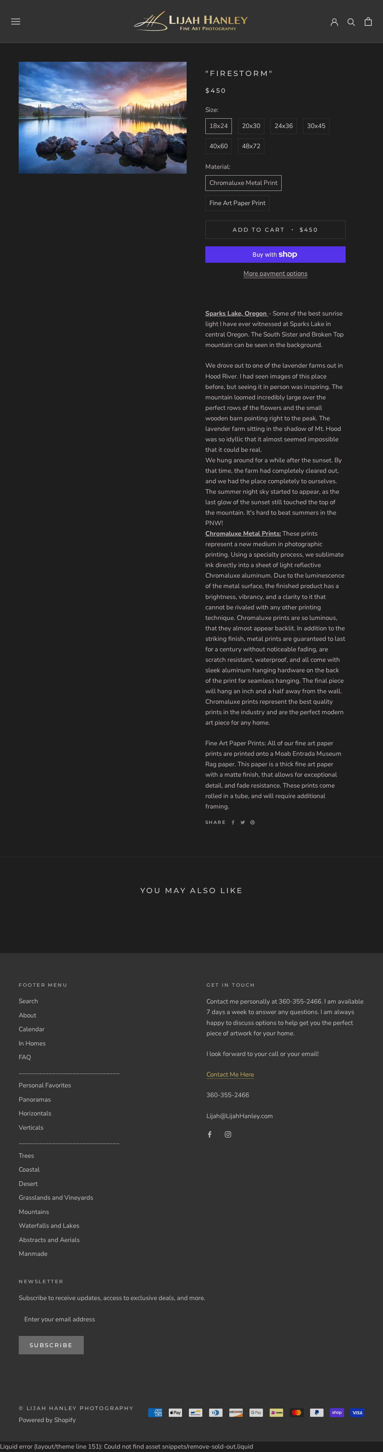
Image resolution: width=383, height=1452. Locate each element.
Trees (26, 1155)
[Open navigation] (15, 21)
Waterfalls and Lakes (49, 1225)
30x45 (316, 126)
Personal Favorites (45, 1085)
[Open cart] (368, 21)
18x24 (218, 126)
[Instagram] (228, 1134)
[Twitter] (242, 822)
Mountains (34, 1212)
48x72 (251, 146)
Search (28, 1001)
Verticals (31, 1127)
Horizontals (35, 1113)
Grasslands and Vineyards (56, 1197)
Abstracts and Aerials (49, 1240)
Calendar (32, 1029)
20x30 (251, 126)
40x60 (218, 146)
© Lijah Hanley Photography (76, 1408)
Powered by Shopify (47, 1420)
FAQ (25, 1057)
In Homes (32, 1043)
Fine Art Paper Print (237, 203)
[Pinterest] (252, 822)
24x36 (284, 126)
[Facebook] (233, 822)
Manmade (33, 1253)
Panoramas (35, 1099)
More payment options (275, 273)
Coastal (29, 1169)
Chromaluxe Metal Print (243, 183)
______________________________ (69, 1071)
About (27, 1015)
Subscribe (51, 1345)
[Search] (351, 21)
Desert (28, 1183)
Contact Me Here (230, 1074)
